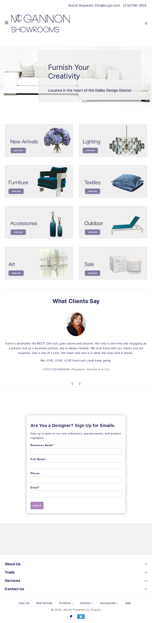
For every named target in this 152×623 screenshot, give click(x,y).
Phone (35, 473)
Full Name (38, 459)
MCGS (68, 609)
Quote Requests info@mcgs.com (94, 5)
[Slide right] (79, 384)
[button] (6, 23)
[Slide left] (72, 384)
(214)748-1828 (134, 5)
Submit (37, 505)
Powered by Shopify (87, 609)
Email (34, 487)
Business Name (42, 445)
